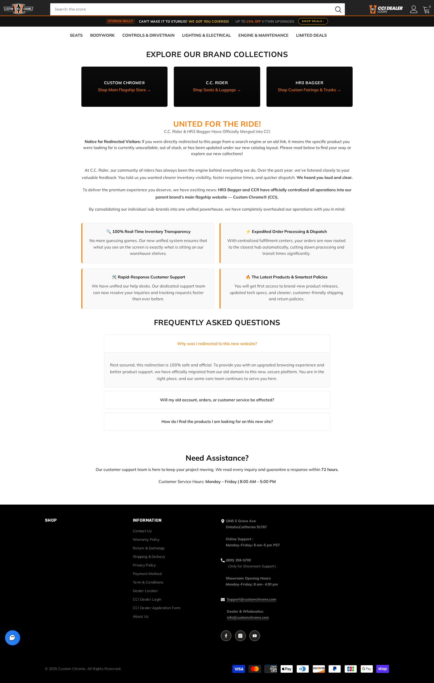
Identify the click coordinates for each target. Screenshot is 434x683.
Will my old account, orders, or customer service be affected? (217, 399)
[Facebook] (226, 635)
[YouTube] (254, 635)
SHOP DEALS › (313, 21)
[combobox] (191, 9)
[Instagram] (240, 635)
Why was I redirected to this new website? (217, 343)
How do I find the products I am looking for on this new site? (217, 421)
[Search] (197, 9)
